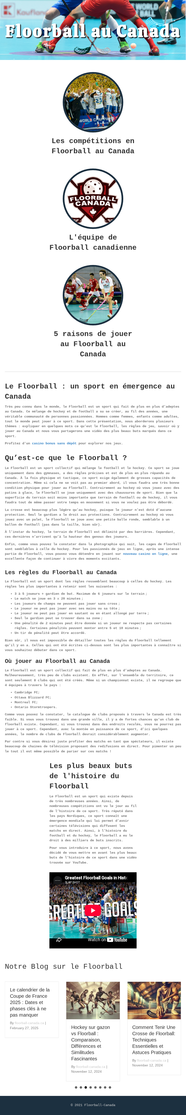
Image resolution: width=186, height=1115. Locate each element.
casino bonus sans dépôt (54, 443)
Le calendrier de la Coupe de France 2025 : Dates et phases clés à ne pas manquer (30, 1002)
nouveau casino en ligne (145, 554)
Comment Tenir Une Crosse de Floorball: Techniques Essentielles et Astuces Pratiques (153, 1040)
